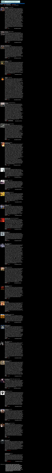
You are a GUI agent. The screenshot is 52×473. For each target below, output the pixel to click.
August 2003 (14, 468)
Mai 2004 (14, 469)
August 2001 (20, 465)
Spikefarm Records (7, 124)
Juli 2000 (6, 464)
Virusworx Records (7, 379)
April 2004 (11, 469)
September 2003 (19, 468)
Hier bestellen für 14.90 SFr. (18, 461)
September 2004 (11, 470)
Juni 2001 (15, 465)
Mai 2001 (12, 465)
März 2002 (13, 466)
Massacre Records (7, 244)
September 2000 (13, 464)
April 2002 (16, 466)
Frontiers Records (7, 361)
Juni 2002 (6, 467)
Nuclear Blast (6, 61)
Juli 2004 (19, 469)
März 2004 (8, 469)
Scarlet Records (7, 205)
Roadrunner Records (7, 143)
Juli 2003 (12, 468)
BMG (5, 391)
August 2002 (12, 467)
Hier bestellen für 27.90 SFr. (17, 28)
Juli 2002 (9, 467)
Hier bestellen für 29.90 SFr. (18, 189)
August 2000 (9, 464)
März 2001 (6, 465)
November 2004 (19, 470)
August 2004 (7, 470)
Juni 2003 (9, 468)
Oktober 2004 (15, 470)
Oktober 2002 (20, 467)
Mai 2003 (6, 468)
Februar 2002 (10, 466)
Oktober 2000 (17, 464)
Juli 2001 (17, 465)
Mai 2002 (19, 466)
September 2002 (16, 467)
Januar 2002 (6, 466)
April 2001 (9, 465)
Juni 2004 (16, 469)
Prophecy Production (7, 168)
